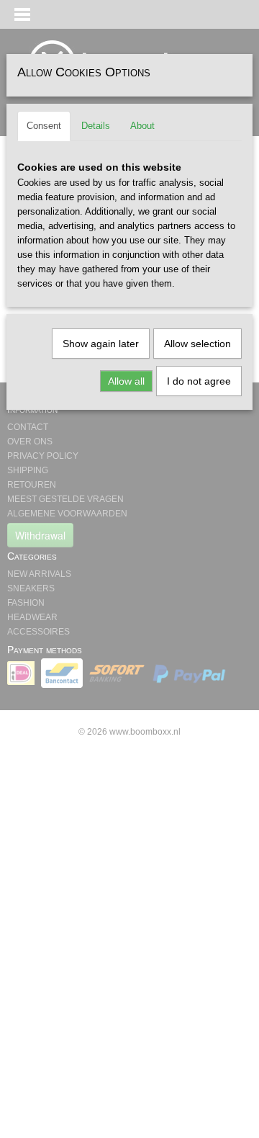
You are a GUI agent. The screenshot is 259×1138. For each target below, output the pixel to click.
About (142, 125)
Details (95, 125)
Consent (44, 125)
